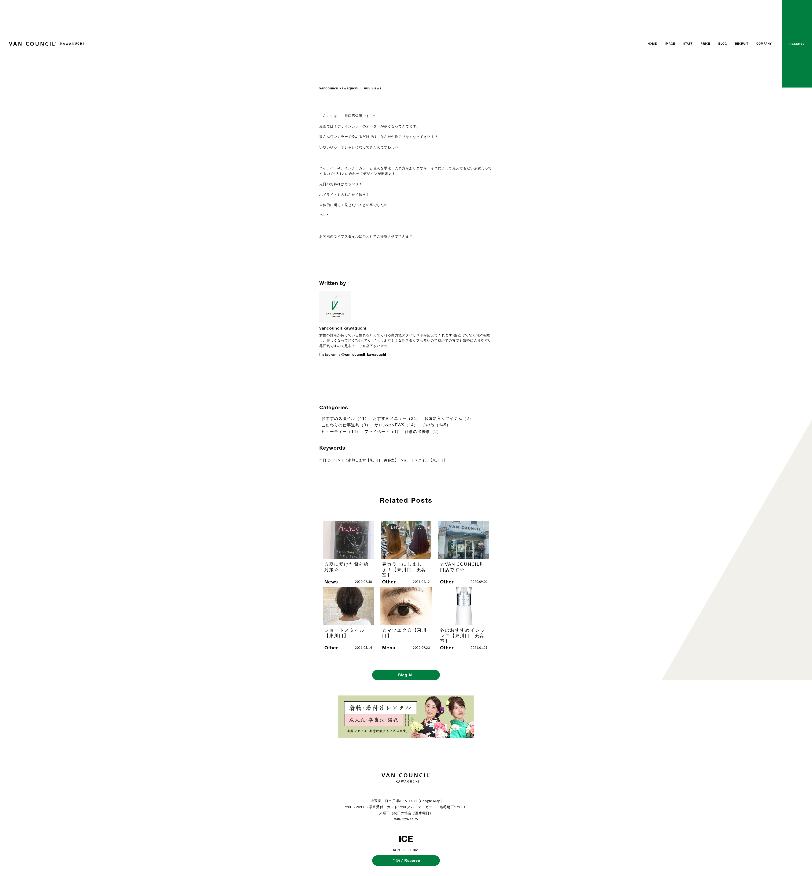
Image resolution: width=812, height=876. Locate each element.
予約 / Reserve (406, 860)
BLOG (722, 43)
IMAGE (670, 43)
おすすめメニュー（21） (396, 418)
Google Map (430, 801)
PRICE (705, 43)
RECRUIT (741, 43)
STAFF (688, 43)
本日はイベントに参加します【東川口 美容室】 (358, 460)
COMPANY (764, 43)
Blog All (406, 675)
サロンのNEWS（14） (396, 424)
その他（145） (436, 424)
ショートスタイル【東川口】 (423, 460)
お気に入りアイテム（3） (448, 418)
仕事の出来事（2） (423, 431)
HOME (652, 43)
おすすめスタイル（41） (345, 418)
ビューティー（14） (340, 431)
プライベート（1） (382, 431)
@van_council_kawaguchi (363, 354)
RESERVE (797, 43)
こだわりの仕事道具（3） (345, 424)
